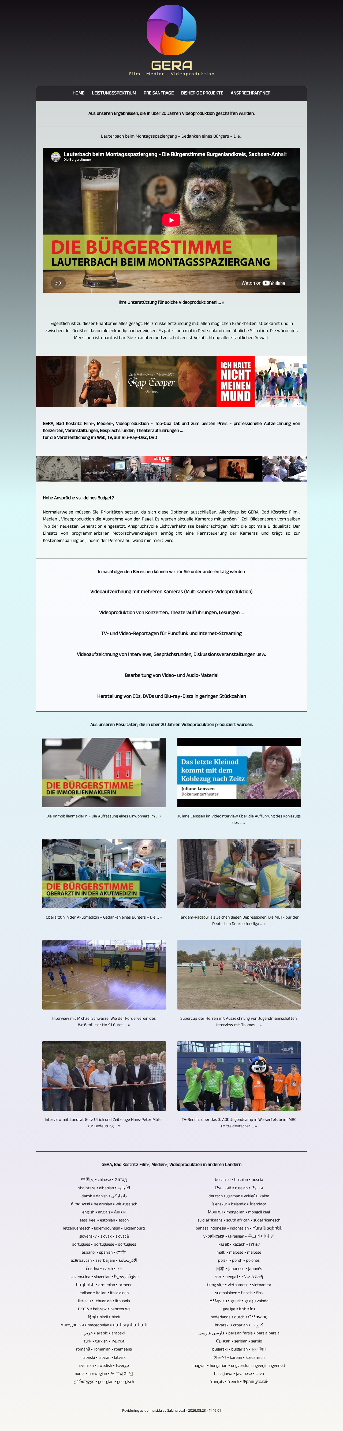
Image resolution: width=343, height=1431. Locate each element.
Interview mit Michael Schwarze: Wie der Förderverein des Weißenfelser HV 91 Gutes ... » (104, 1022)
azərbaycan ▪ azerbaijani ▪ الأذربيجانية (104, 1261)
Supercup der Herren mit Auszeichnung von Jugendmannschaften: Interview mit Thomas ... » (238, 1022)
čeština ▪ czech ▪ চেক (104, 1269)
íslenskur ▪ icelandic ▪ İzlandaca (239, 1205)
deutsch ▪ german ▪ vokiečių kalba (238, 1197)
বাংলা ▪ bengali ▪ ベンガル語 (239, 1277)
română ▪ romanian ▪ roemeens (104, 1350)
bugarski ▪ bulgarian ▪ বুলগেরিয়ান (239, 1350)
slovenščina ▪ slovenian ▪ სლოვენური (104, 1277)
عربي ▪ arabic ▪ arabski (104, 1334)
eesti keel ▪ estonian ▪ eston (104, 1221)
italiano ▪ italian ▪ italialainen (104, 1293)
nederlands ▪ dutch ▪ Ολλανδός (239, 1318)
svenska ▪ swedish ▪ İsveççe (104, 1366)
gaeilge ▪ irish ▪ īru (239, 1310)
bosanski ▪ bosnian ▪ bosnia (239, 1180)
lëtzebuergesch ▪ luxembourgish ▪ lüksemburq (104, 1229)
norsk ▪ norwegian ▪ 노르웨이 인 (104, 1374)
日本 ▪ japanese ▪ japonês (239, 1269)
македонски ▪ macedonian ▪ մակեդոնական (104, 1326)
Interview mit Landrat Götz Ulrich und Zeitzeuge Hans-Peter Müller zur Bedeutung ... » (104, 1123)
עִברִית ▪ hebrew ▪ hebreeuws (104, 1310)
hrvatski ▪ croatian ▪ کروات (239, 1326)
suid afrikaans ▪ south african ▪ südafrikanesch (238, 1221)
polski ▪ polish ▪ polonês (239, 1261)
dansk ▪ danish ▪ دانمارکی (104, 1197)
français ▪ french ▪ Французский (239, 1382)
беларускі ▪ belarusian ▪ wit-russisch (104, 1205)
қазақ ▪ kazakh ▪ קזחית (239, 1245)
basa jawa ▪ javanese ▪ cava (239, 1374)
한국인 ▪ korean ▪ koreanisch (238, 1358)
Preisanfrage (159, 93)
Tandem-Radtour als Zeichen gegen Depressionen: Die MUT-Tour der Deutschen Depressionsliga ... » (239, 921)
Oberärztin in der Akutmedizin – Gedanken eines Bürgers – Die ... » (104, 918)
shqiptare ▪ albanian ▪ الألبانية (104, 1189)
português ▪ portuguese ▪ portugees (104, 1245)
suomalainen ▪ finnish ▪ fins (239, 1293)
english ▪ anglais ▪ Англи (104, 1213)
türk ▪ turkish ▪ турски (104, 1342)
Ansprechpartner (250, 93)
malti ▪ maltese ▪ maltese (239, 1253)
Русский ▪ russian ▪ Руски (239, 1189)
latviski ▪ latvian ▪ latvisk (104, 1358)
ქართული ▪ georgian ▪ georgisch (104, 1382)
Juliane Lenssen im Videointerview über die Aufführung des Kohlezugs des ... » (239, 820)
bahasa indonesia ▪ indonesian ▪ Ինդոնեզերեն (239, 1229)
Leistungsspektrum (114, 93)
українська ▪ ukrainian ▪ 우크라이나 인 (239, 1237)
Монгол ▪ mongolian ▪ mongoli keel (239, 1213)
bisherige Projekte (202, 93)
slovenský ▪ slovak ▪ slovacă (104, 1237)
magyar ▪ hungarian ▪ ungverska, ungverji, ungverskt (238, 1366)
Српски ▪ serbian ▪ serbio (239, 1342)
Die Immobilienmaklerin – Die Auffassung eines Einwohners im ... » (104, 817)
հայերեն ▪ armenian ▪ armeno (104, 1285)
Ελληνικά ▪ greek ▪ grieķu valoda (239, 1301)
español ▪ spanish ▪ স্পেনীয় (104, 1253)
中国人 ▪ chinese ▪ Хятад (104, 1180)
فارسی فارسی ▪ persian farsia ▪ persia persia (238, 1334)
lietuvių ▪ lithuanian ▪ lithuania (104, 1301)
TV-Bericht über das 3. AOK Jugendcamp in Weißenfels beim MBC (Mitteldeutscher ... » (239, 1123)
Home (78, 93)
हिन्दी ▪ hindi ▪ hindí (104, 1318)
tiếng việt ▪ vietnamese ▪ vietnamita (239, 1285)
